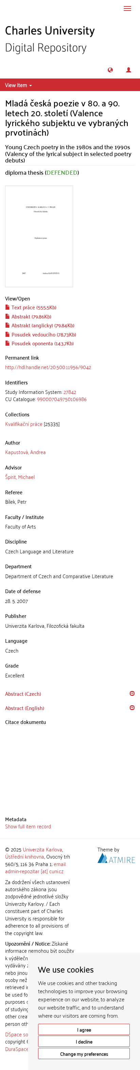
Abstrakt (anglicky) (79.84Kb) (42, 325)
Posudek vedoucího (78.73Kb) (43, 334)
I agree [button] (84, 1029)
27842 (70, 391)
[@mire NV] (116, 857)
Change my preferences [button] (84, 1053)
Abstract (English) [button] (24, 707)
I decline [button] (84, 1041)
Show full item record (28, 826)
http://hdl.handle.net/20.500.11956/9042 (48, 367)
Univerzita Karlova (42, 849)
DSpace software (23, 1034)
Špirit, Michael (20, 476)
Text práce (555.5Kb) (33, 307)
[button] (110, 70)
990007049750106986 (62, 398)
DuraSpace (17, 1048)
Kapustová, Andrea (25, 451)
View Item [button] (17, 84)
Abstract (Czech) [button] (23, 693)
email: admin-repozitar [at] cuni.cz (35, 867)
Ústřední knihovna (24, 856)
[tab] (70, 395)
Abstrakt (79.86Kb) (30, 316)
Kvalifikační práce (23, 423)
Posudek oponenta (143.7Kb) (42, 343)
